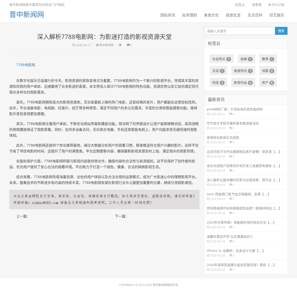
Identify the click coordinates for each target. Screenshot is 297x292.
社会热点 (220, 59)
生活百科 (255, 15)
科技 (217, 82)
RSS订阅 (277, 4)
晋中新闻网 (26, 14)
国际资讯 (167, 15)
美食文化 (211, 15)
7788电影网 (25, 64)
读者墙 (256, 4)
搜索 (281, 31)
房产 (267, 82)
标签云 (240, 4)
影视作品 (242, 82)
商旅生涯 (233, 15)
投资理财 (189, 15)
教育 (267, 59)
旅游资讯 (242, 70)
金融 (245, 59)
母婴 (267, 70)
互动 (217, 70)
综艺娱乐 (276, 15)
